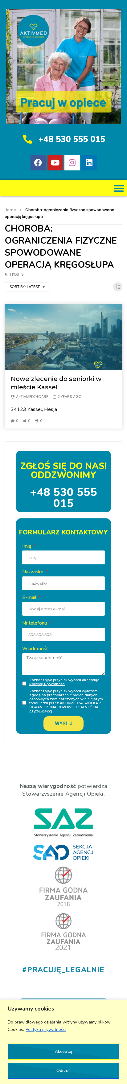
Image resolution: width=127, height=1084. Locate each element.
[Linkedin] (89, 162)
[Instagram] (72, 162)
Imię (27, 546)
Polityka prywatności (46, 1029)
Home (10, 209)
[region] (63, 1041)
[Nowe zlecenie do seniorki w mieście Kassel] (63, 337)
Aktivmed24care (32, 396)
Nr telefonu (35, 623)
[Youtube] (55, 162)
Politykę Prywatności (47, 684)
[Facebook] (38, 162)
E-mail (30, 597)
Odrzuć (63, 1071)
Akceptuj (63, 1051)
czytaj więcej (40, 711)
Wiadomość (35, 648)
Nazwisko (33, 571)
